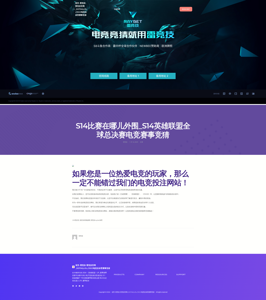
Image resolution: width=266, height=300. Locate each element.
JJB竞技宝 (75, 220)
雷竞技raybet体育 (96, 220)
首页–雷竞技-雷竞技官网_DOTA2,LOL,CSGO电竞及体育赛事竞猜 (81, 9)
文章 (141, 142)
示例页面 (117, 9)
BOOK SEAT (186, 9)
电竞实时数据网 (85, 220)
